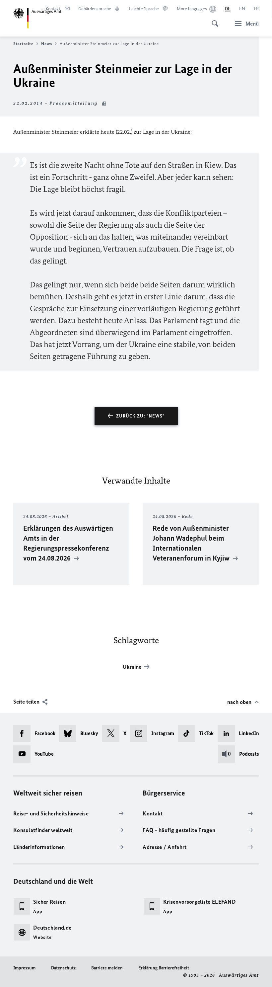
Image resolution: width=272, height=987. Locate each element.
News (46, 43)
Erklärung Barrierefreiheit (163, 968)
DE (228, 9)
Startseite (23, 43)
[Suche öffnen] (213, 20)
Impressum (24, 968)
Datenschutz (63, 968)
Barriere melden (107, 968)
